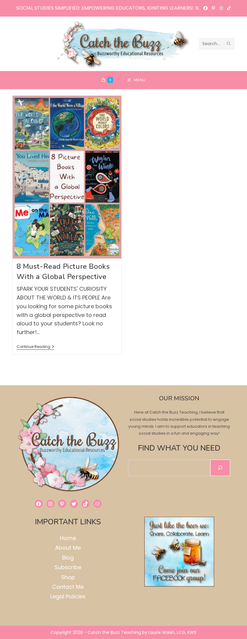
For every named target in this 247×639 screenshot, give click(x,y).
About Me (68, 547)
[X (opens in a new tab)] (197, 8)
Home (68, 538)
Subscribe (68, 567)
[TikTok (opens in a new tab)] (228, 8)
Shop (68, 577)
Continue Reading (35, 347)
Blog (68, 557)
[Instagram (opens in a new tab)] (221, 8)
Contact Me (68, 587)
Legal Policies (68, 596)
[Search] (220, 468)
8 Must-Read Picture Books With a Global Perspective (63, 271)
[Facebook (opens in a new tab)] (205, 8)
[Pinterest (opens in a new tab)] (213, 8)
